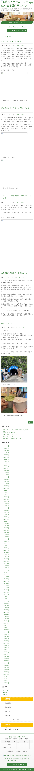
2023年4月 (6, 534)
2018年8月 (6, 658)
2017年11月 (6, 678)
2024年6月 (6, 503)
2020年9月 (6, 603)
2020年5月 (6, 612)
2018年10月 (6, 654)
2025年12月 (6, 463)
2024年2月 (6, 512)
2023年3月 (6, 537)
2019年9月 (6, 630)
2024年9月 (6, 497)
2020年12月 (6, 596)
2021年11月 (6, 572)
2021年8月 (6, 579)
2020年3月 (6, 616)
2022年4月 (6, 561)
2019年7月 (6, 634)
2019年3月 (6, 643)
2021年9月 (6, 576)
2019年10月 (6, 627)
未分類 (5, 692)
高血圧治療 (8, 703)
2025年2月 (6, 486)
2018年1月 (6, 674)
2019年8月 (6, 632)
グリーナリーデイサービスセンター (11, 728)
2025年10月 (6, 468)
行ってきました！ (8, 323)
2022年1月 (6, 568)
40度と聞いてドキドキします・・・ (13, 434)
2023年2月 (6, 539)
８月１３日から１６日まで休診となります (15, 429)
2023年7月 (6, 528)
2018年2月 (6, 672)
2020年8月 (6, 605)
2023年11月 (6, 519)
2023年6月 (6, 530)
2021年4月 (6, 587)
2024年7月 (6, 501)
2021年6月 (6, 583)
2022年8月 (6, 552)
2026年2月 (6, 459)
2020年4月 (6, 614)
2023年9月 (6, 523)
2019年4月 (6, 641)
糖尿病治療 (8, 707)
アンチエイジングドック (12, 719)
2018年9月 (6, 656)
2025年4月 (6, 481)
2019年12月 (6, 623)
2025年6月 (6, 477)
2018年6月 (6, 663)
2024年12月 (6, 490)
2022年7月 (6, 554)
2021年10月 (6, 574)
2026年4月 (6, 455)
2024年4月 (6, 508)
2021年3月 (6, 590)
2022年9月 (6, 550)
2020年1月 (6, 621)
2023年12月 (6, 517)
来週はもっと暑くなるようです (12, 438)
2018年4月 (6, 667)
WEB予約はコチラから (19, 30)
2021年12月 (6, 570)
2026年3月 (6, 457)
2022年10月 (6, 548)
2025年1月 (6, 488)
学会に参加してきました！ (11, 436)
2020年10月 (6, 601)
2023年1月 (6, 541)
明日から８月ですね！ (9, 432)
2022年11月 (6, 545)
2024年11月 (6, 492)
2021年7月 (6, 581)
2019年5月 (6, 638)
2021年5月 (6, 585)
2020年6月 (6, 610)
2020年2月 (6, 618)
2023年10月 (6, 521)
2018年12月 (6, 649)
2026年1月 (6, 461)
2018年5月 (6, 665)
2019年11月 (6, 625)
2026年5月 (6, 452)
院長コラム (6, 694)
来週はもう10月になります (11, 41)
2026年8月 (6, 446)
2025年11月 (6, 466)
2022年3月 (6, 563)
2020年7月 (6, 607)
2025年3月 (6, 483)
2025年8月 (6, 472)
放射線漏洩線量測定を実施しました (14, 273)
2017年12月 (6, 676)
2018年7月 (6, 661)
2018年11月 (6, 652)
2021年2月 (6, 592)
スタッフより (21, 45)
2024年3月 (6, 510)
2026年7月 (6, 448)
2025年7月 (6, 474)
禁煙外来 (7, 711)
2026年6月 (6, 450)
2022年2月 (6, 565)
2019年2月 (6, 645)
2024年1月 (6, 514)
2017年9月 (6, 683)
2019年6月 (6, 636)
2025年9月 (6, 470)
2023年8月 (6, 525)
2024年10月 (6, 494)
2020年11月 (6, 599)
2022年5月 (6, 559)
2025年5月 (6, 479)
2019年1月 (6, 647)
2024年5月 (6, 506)
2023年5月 (6, 532)
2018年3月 (6, 669)
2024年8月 (6, 499)
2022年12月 (6, 543)
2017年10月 (6, 680)
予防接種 (7, 715)
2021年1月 (6, 594)
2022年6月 (6, 556)
